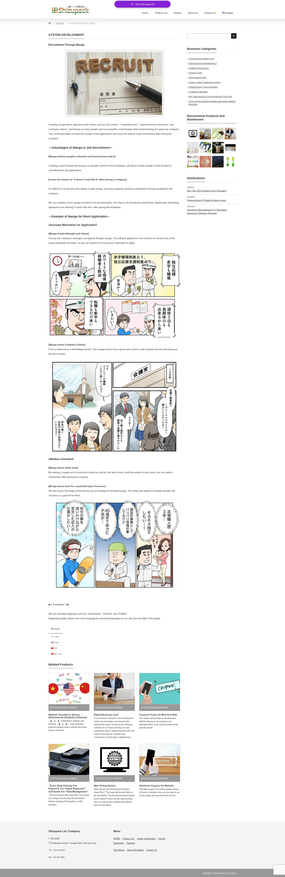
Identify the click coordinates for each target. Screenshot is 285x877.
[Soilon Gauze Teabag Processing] (205, 161)
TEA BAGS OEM (195, 73)
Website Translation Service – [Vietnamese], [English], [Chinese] (67, 716)
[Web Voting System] (193, 133)
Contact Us (210, 13)
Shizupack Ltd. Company (225, 873)
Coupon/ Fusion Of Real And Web (158, 714)
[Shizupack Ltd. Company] (70, 10)
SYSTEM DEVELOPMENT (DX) (201, 59)
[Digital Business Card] (230, 133)
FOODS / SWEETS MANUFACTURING (204, 82)
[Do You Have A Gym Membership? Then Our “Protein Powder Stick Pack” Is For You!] (218, 147)
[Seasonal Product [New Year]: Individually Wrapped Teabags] (205, 133)
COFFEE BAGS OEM (197, 78)
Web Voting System (105, 785)
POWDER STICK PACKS (199, 68)
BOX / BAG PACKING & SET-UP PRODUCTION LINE (210, 97)
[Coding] (218, 161)
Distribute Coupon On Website (156, 785)
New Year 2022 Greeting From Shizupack (206, 191)
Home (145, 13)
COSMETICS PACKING (198, 92)
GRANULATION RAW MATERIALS (203, 64)
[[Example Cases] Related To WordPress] (230, 147)
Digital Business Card (106, 714)
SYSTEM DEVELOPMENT (66, 34)
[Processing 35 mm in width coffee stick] (218, 133)
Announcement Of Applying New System (206, 200)
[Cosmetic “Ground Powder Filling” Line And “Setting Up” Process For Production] (193, 147)
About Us (193, 13)
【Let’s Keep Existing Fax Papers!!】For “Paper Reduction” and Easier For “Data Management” (68, 788)
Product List (161, 13)
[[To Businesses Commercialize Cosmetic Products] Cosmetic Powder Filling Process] (205, 147)
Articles (177, 13)
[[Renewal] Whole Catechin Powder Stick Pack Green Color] (230, 161)
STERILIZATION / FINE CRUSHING (203, 87)
